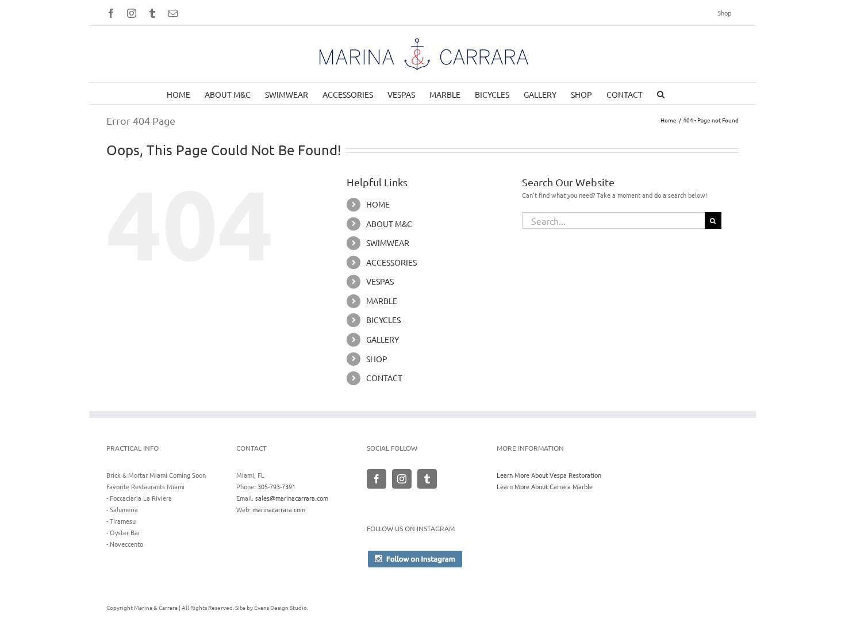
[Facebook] (376, 479)
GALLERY (382, 339)
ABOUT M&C (389, 223)
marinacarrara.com (278, 509)
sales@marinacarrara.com (291, 497)
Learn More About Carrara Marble (545, 486)
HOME (378, 204)
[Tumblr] (427, 479)
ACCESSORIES (391, 262)
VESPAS (380, 281)
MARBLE (381, 300)
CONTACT (384, 378)
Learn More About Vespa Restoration (549, 474)
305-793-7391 (276, 486)
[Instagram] (402, 479)
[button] (661, 93)
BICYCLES (383, 319)
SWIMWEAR (387, 242)
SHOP (376, 359)
